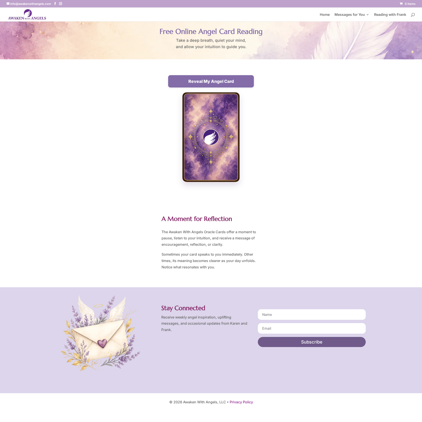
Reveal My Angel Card (211, 81)
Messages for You (350, 15)
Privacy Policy (241, 402)
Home (325, 15)
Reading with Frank (390, 15)
